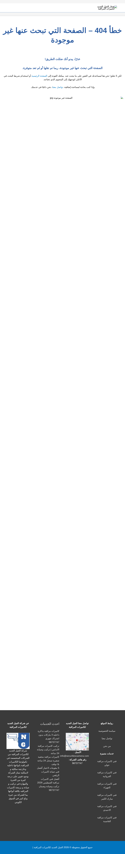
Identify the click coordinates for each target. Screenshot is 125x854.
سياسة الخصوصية (106, 731)
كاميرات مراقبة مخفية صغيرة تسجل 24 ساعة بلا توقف (48, 760)
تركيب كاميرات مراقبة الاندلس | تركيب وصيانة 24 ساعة (48, 750)
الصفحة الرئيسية (39, 76)
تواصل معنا (57, 87)
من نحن (107, 746)
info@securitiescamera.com (74, 756)
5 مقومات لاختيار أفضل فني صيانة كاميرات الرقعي (48, 772)
